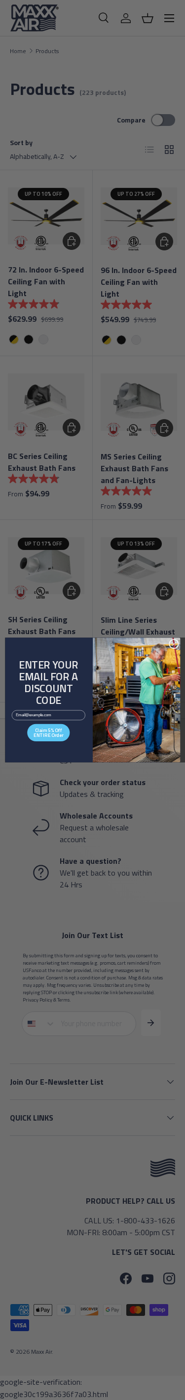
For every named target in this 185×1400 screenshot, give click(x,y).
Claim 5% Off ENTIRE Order (48, 732)
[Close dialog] (173, 643)
